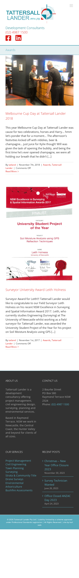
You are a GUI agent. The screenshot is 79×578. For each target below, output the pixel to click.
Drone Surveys (14, 479)
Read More (11, 171)
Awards (47, 164)
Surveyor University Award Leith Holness (36, 289)
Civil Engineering (16, 464)
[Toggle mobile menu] (71, 6)
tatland (12, 164)
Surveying (12, 472)
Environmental (15, 483)
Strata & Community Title (21, 475)
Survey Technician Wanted (55, 483)
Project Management (18, 460)
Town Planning (15, 468)
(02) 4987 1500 (17, 32)
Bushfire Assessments (19, 490)
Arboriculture (14, 486)
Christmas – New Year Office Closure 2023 (56, 465)
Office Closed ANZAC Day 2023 (57, 498)
